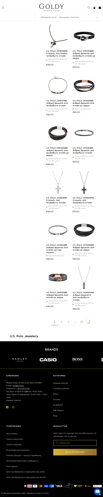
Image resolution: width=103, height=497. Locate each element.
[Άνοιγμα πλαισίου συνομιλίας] (97, 491)
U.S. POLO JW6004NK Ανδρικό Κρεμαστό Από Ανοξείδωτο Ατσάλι (83, 296)
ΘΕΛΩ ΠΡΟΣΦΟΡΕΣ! (75, 452)
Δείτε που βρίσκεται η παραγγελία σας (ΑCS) (25, 472)
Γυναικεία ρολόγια (61, 388)
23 (81, 322)
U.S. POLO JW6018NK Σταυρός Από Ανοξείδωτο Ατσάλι (56, 200)
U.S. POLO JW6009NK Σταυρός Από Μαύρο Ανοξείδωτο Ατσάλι (57, 53)
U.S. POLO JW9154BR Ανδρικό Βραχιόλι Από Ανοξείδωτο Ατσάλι (83, 150)
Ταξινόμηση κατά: (48, 17)
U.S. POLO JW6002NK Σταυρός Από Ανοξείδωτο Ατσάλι (83, 200)
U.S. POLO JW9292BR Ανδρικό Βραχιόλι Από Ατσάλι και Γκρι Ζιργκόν (57, 248)
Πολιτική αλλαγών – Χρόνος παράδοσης (23, 455)
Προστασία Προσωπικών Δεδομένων (22, 461)
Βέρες (56, 394)
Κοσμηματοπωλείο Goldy (16, 493)
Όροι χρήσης (11, 433)
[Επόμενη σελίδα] (88, 321)
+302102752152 (23, 388)
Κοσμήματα (58, 405)
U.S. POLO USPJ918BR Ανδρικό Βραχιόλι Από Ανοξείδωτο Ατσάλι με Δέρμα (84, 54)
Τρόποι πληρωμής (14, 444)
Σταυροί (56, 399)
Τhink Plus (45, 493)
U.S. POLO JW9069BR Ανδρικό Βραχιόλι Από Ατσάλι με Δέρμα (83, 247)
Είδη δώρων (58, 410)
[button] (3, 7)
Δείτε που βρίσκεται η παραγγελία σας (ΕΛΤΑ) (26, 477)
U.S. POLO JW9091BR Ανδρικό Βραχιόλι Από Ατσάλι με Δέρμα (83, 103)
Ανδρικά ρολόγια (60, 383)
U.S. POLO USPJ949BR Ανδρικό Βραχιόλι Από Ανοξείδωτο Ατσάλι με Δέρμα (57, 151)
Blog (55, 416)
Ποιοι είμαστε (12, 466)
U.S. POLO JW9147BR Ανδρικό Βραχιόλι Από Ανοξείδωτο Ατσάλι (57, 103)
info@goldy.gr (18, 385)
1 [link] (54, 321)
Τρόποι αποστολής (14, 439)
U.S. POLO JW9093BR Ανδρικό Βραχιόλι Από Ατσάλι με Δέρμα (57, 294)
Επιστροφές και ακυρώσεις (18, 450)
